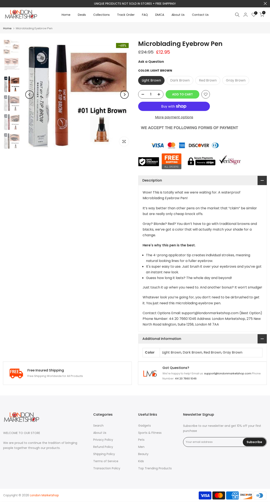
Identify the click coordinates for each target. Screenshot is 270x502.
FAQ (145, 15)
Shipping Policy (104, 454)
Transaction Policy (106, 468)
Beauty (143, 454)
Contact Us (200, 15)
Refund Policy (103, 447)
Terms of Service (105, 461)
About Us (178, 15)
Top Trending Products (155, 468)
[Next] (124, 94)
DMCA (159, 15)
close (4, 3)
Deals (82, 15)
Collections (101, 15)
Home (66, 15)
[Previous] (29, 94)
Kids (141, 461)
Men (141, 447)
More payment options (174, 117)
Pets (141, 440)
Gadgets (144, 425)
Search (98, 425)
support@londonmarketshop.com (147, 3)
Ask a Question (151, 61)
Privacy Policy (103, 440)
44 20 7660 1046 (186, 378)
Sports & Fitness (150, 433)
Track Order (126, 15)
